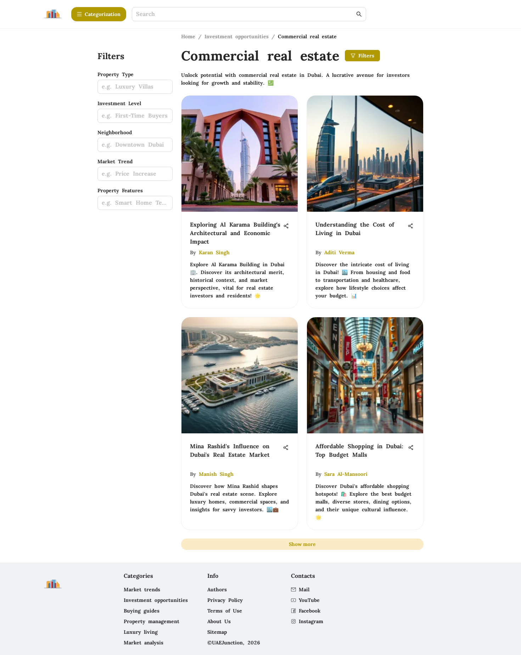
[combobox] (245, 14)
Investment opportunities (237, 36)
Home (188, 36)
